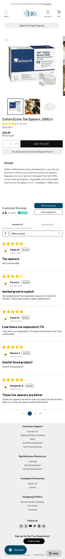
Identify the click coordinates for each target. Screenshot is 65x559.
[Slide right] (61, 107)
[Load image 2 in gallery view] (32, 107)
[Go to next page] (41, 413)
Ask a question (48, 211)
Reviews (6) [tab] (17, 224)
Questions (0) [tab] (48, 224)
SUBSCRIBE (34, 541)
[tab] (8, 163)
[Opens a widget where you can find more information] (53, 553)
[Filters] (5, 233)
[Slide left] (3, 107)
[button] (6, 12)
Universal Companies (21, 555)
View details (47, 4)
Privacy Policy (39, 555)
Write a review (48, 205)
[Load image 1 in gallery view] (15, 107)
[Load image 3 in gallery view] (49, 107)
